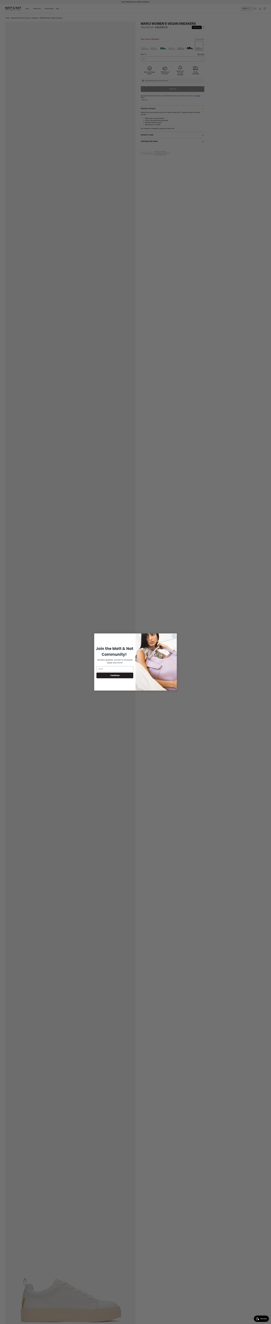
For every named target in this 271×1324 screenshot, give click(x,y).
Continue (115, 675)
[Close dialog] (174, 636)
